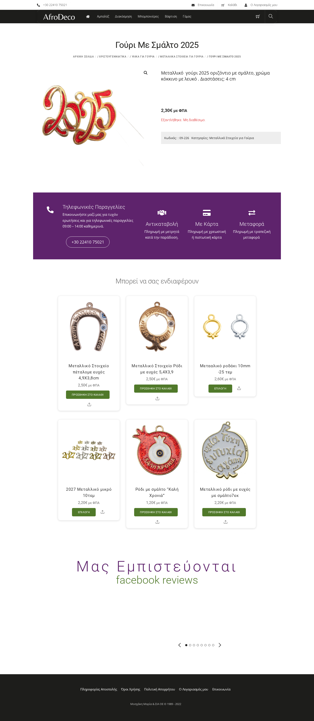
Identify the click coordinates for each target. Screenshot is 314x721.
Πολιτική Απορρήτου (159, 689)
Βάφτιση (171, 16)
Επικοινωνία (205, 5)
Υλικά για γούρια (143, 56)
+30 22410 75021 (54, 5)
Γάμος (187, 16)
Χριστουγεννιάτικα (112, 56)
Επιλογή (220, 388)
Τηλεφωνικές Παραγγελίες (94, 207)
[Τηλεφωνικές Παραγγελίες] (50, 210)
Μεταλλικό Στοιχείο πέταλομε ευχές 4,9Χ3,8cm (89, 372)
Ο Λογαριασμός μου (263, 5)
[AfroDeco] (59, 17)
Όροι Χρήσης (130, 689)
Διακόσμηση (123, 16)
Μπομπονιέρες (148, 16)
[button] (146, 73)
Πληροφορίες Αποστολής (98, 689)
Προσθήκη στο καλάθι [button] (88, 394)
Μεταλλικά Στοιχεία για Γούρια (181, 56)
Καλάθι (232, 5)
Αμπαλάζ (103, 16)
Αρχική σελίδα (83, 56)
